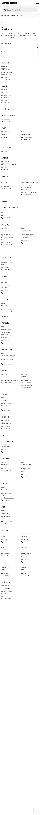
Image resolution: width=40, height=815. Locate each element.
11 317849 (6, 343)
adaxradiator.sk (8, 468)
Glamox (3, 15)
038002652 (7, 500)
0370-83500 (27, 562)
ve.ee (5, 167)
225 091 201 (7, 410)
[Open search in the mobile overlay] (20, 10)
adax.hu (26, 240)
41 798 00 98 (7, 598)
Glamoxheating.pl (28, 385)
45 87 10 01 (27, 139)
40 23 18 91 (7, 137)
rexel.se (6, 573)
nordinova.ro (7, 426)
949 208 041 (7, 470)
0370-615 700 (27, 542)
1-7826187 (26, 243)
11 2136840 (7, 452)
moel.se (26, 559)
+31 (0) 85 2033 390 (9, 364)
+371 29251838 (8, 293)
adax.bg (6, 77)
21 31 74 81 (6, 102)
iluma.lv (6, 290)
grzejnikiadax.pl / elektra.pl (11, 380)
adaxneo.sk (26, 474)
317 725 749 (7, 121)
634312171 (6, 523)
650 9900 (6, 169)
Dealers (5, 22)
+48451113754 (27, 387)
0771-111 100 (27, 575)
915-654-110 (27, 477)
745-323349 (7, 428)
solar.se (25, 573)
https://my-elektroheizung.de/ (31, 192)
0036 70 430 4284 (9, 244)
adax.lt (5, 314)
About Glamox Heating (13, 15)
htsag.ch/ (6, 596)
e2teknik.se (26, 539)
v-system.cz (7, 119)
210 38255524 (7, 218)
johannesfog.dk (28, 137)
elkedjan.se (6, 553)
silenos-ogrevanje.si (9, 498)
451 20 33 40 (7, 188)
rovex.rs (6, 449)
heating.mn (6, 340)
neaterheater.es (8, 521)
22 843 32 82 (7, 382)
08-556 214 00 (8, 575)
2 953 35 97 (7, 79)
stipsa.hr (6, 100)
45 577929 (6, 316)
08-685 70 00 (7, 542)
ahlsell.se (6, 539)
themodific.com (8, 267)
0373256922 (7, 269)
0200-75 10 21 (7, 555)
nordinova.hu (7, 242)
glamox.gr (6, 215)
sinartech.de (7, 186)
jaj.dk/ (5, 151)
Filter (3, 51)
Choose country (6, 43)
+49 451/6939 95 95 (29, 194)
